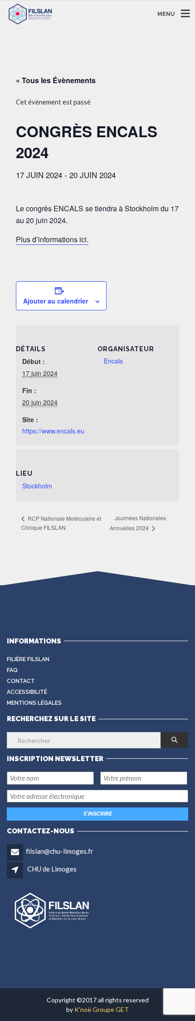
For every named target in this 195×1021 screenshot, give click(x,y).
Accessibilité (27, 692)
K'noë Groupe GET (101, 1009)
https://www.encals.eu (53, 430)
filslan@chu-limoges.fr (59, 851)
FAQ (12, 670)
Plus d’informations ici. (52, 239)
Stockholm (37, 485)
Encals (113, 360)
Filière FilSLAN (28, 659)
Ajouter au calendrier (55, 300)
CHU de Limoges (52, 869)
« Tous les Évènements (56, 80)
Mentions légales (34, 703)
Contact (21, 681)
